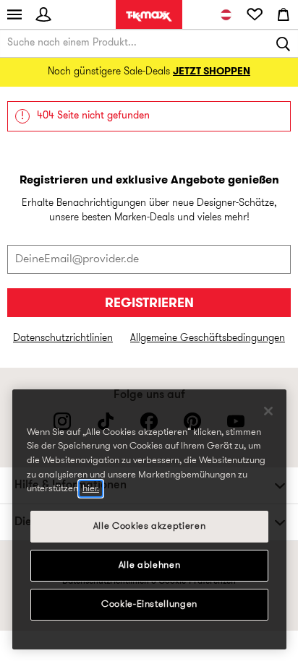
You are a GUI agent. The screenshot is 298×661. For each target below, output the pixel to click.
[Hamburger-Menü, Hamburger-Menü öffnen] (14, 14)
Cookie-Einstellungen (149, 604)
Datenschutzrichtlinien (63, 338)
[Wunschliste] (254, 14)
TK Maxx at (149, 16)
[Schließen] (268, 411)
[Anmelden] (43, 14)
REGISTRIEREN (149, 304)
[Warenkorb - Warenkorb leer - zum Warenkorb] (283, 14)
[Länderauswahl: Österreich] (225, 14)
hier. (90, 488)
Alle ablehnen (150, 565)
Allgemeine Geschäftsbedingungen (207, 338)
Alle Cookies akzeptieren (149, 526)
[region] (149, 519)
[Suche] (283, 43)
